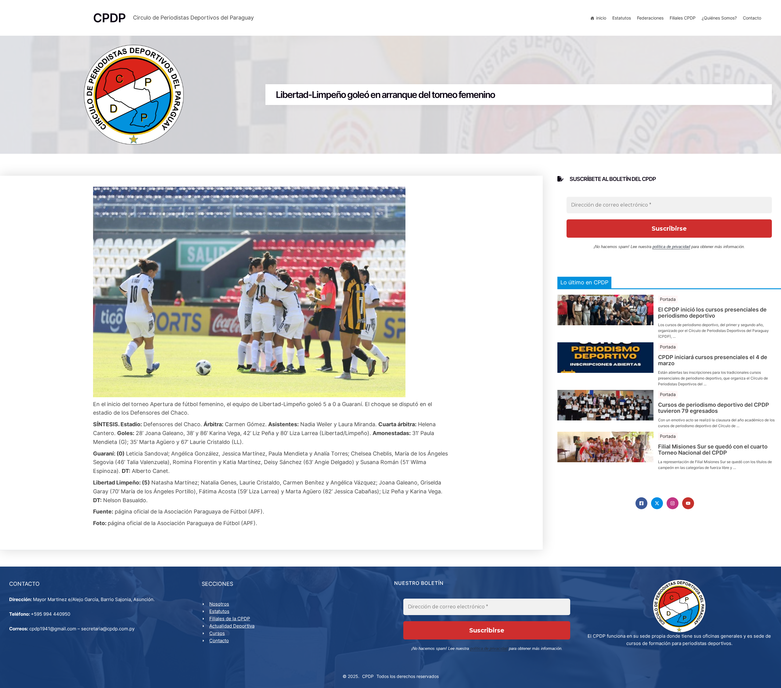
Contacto (752, 17)
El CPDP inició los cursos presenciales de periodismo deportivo (712, 313)
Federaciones (650, 17)
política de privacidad (671, 246)
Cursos (217, 633)
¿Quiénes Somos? (719, 17)
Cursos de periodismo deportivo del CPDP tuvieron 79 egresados (713, 408)
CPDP (368, 676)
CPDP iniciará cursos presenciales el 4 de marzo (712, 360)
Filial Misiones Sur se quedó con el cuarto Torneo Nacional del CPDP (713, 450)
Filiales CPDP (683, 17)
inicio (601, 17)
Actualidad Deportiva (231, 626)
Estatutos (621, 17)
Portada (668, 299)
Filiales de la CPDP (229, 618)
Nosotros (219, 604)
